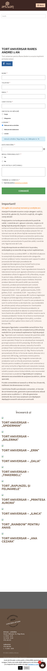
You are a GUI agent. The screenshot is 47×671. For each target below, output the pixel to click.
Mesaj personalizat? (11, 154)
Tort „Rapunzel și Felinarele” (16, 487)
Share (8, 64)
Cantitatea (7, 102)
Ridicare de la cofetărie (11, 125)
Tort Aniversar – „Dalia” (21, 461)
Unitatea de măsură (10, 111)
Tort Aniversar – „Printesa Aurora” (23, 501)
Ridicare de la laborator (11, 129)
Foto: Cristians (23, 657)
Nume (4, 73)
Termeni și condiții (11, 180)
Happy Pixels (14, 657)
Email (5, 92)
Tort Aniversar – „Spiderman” (15, 424)
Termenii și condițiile (35, 664)
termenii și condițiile (21, 183)
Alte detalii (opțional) (12, 165)
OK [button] (20, 668)
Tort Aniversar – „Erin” (20, 450)
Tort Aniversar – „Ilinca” (22, 513)
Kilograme (7, 118)
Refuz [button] (26, 668)
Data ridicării (8, 145)
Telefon (6, 83)
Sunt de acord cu (16, 183)
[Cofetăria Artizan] (8, 5)
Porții (6, 114)
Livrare (5, 122)
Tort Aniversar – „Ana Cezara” (19, 540)
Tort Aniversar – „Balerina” (15, 438)
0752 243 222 (7, 640)
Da (5, 157)
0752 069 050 (7, 646)
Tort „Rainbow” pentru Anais (21, 526)
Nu (5, 161)
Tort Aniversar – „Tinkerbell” (15, 473)
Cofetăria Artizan (13, 622)
